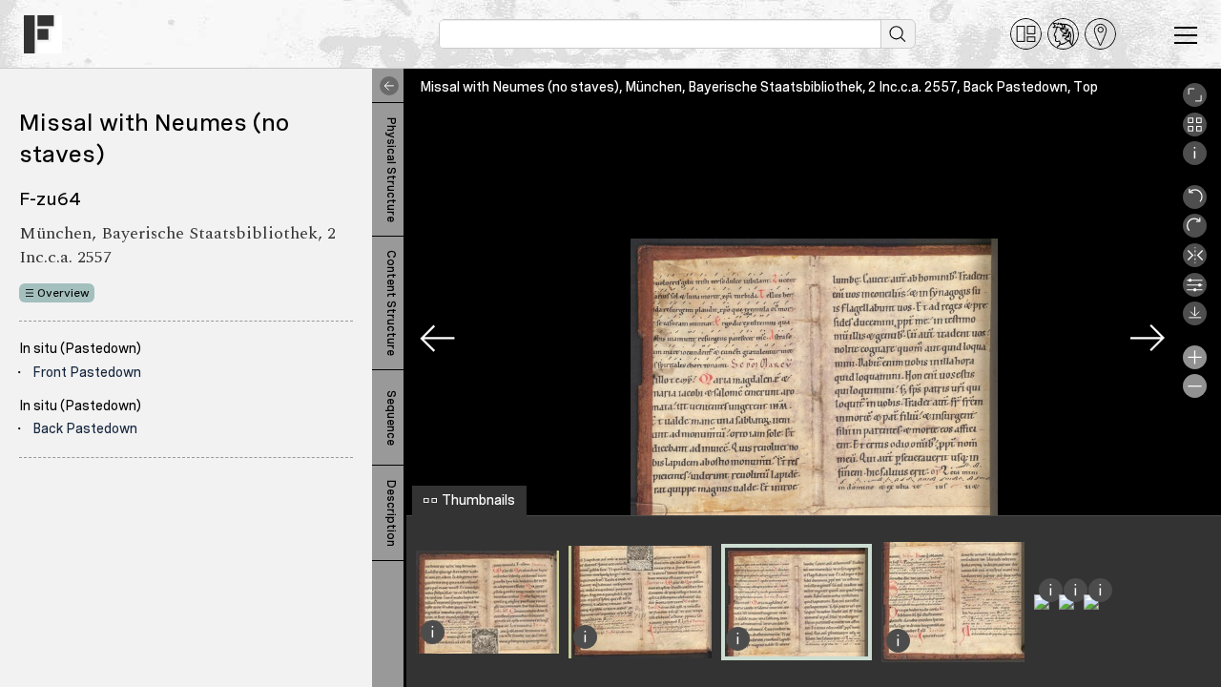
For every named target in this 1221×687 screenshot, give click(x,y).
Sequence (391, 418)
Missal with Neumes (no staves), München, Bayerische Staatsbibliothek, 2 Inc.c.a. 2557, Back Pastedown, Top (759, 86)
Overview (63, 293)
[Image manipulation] (1195, 292)
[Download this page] (1195, 320)
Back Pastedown (84, 428)
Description (391, 513)
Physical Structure (391, 169)
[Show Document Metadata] (1195, 160)
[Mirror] (1195, 262)
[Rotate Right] (1195, 232)
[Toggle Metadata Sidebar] (385, 85)
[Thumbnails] (1195, 131)
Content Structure (391, 303)
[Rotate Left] (1195, 204)
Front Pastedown (86, 372)
